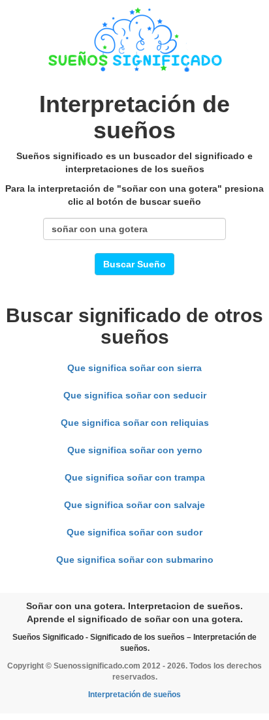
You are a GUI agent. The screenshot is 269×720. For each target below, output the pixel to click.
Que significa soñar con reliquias (135, 422)
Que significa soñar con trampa (135, 477)
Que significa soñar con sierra (134, 368)
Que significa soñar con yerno (134, 450)
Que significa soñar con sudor (134, 532)
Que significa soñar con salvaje (134, 505)
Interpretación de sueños (134, 694)
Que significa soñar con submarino (135, 559)
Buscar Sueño (134, 264)
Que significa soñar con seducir (134, 395)
